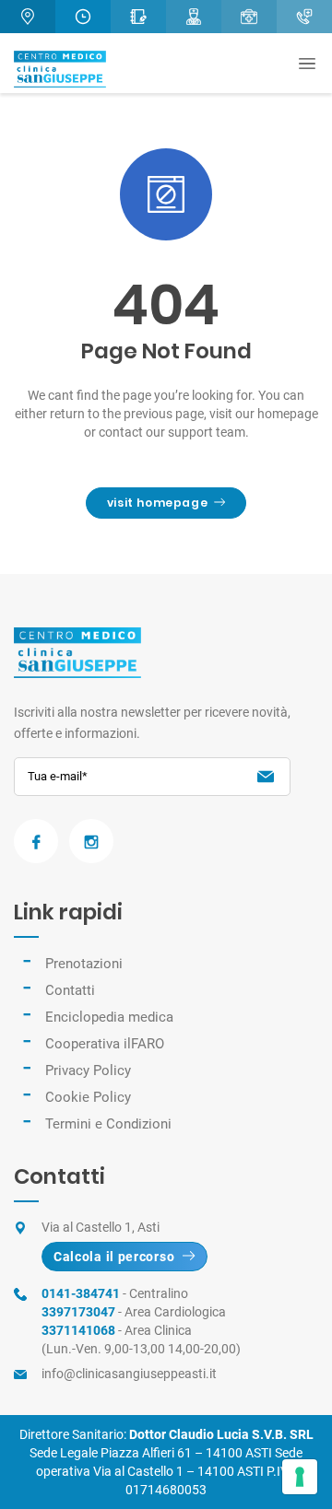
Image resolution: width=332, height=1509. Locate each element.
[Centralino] (304, 16)
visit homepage (157, 502)
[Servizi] (249, 16)
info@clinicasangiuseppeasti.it (129, 1373)
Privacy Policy (88, 1070)
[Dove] (27, 16)
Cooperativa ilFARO (104, 1043)
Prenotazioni (84, 963)
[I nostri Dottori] (193, 16)
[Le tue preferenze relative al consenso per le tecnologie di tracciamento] (299, 1476)
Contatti (70, 990)
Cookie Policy (88, 1097)
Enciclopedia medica (109, 1017)
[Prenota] (138, 16)
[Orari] (83, 16)
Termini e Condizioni (108, 1124)
